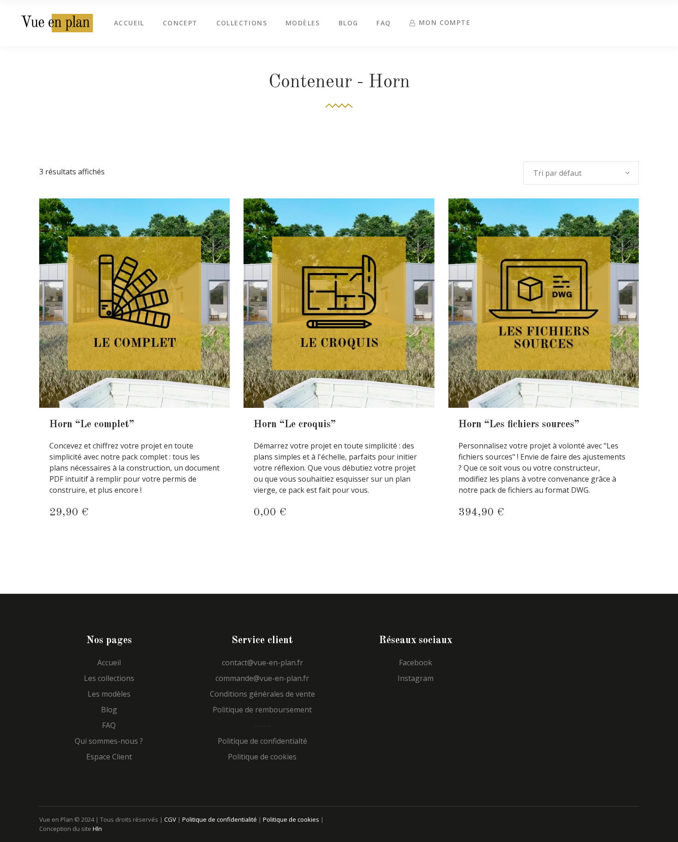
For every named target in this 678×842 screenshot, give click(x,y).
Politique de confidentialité (219, 819)
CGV (170, 819)
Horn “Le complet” (91, 424)
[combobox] (581, 173)
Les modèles (109, 694)
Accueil (109, 662)
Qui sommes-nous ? (109, 741)
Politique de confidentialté (262, 741)
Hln (97, 828)
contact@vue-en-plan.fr (262, 662)
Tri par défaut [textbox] (557, 173)
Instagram (416, 678)
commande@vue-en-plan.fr (262, 678)
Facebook (415, 662)
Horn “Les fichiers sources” (518, 424)
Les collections (109, 678)
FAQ (109, 725)
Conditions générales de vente (262, 694)
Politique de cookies (262, 757)
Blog (109, 710)
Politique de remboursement (262, 710)
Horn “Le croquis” (295, 424)
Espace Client (109, 757)
